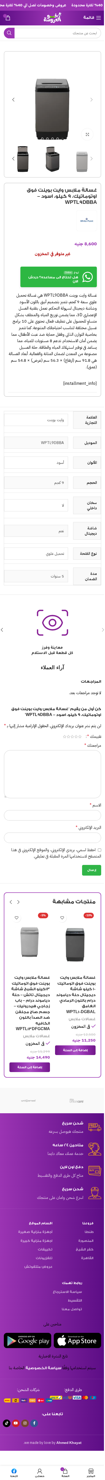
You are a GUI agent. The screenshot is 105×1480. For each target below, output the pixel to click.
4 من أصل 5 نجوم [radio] (68, 736)
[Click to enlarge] (87, 134)
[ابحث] (9, 33)
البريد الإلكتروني (88, 828)
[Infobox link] (52, 1128)
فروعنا (88, 1223)
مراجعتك (92, 745)
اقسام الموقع (40, 1223)
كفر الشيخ (85, 1249)
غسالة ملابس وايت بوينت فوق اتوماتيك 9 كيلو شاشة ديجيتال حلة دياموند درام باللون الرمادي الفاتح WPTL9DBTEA (30, 994)
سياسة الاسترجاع (67, 1292)
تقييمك (94, 737)
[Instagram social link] (25, 1423)
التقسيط (75, 1300)
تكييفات (45, 1249)
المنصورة (86, 1241)
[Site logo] (52, 17)
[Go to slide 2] (57, 139)
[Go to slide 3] (52, 139)
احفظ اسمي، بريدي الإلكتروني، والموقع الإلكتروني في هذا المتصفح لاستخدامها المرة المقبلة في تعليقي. (56, 853)
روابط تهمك (72, 1283)
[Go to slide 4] (47, 139)
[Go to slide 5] (42, 139)
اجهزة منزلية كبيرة (36, 1241)
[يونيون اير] (76, 1100)
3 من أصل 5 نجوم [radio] (72, 736)
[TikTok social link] (6, 1423)
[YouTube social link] (16, 1423)
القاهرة (87, 1258)
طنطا (89, 1232)
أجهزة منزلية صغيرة (35, 1232)
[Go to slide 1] (62, 139)
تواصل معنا (72, 1309)
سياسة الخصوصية (43, 1368)
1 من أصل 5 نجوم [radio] (80, 736)
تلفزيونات (44, 1258)
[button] (92, 100)
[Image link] (73, 1397)
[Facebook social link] (34, 1423)
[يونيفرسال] (28, 1100)
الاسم (95, 805)
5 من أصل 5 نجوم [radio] (65, 736)
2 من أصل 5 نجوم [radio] (76, 736)
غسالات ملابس (82, 1036)
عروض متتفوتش (38, 1267)
